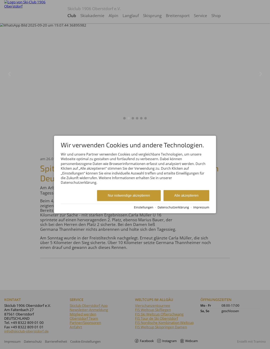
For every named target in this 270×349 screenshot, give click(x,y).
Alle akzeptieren (186, 195)
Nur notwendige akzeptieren (129, 195)
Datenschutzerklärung (173, 207)
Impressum (201, 207)
